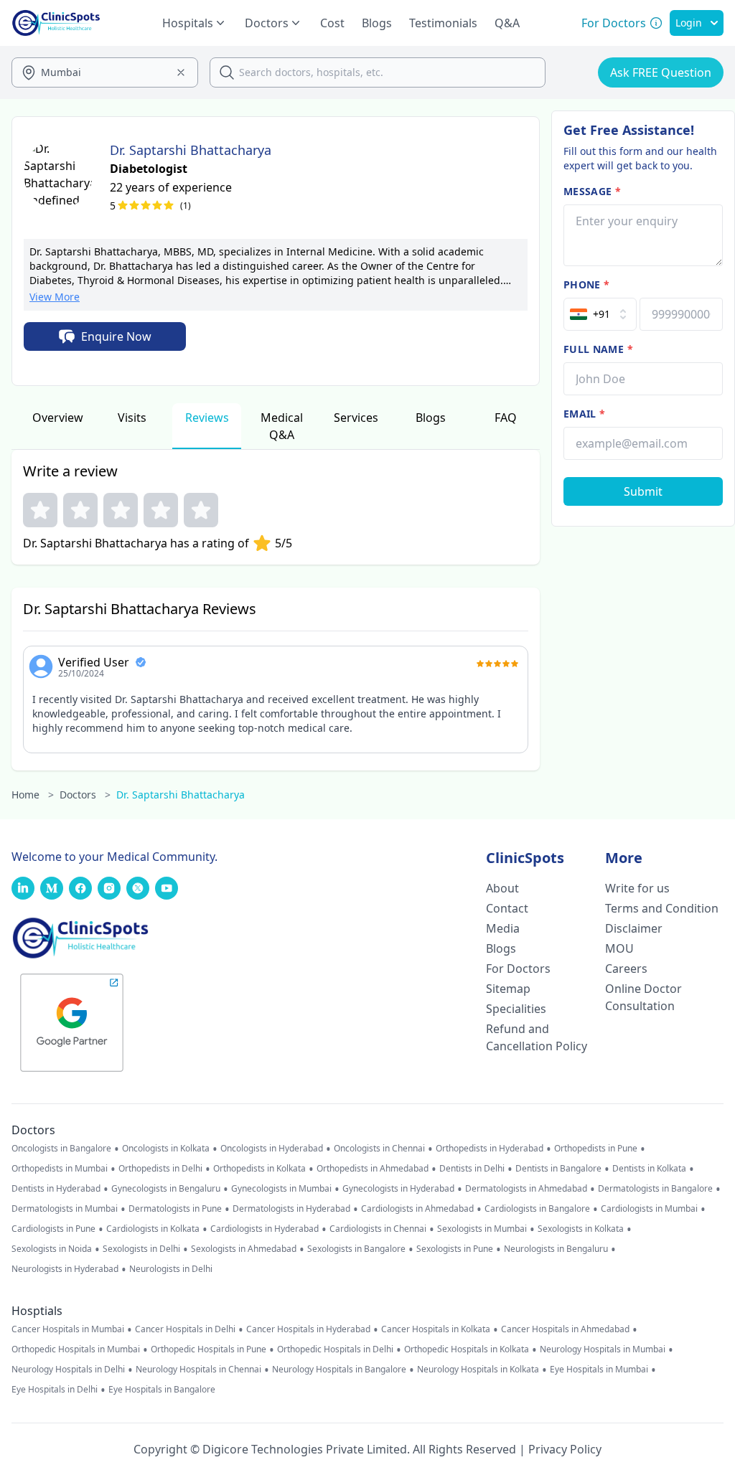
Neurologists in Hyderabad (64, 1269)
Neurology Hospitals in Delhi (68, 1369)
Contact (507, 908)
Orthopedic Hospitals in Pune (208, 1349)
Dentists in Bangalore (558, 1168)
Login (688, 22)
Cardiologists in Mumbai (649, 1209)
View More (54, 296)
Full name (598, 349)
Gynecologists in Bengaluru (165, 1188)
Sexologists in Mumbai (482, 1229)
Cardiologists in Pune (53, 1229)
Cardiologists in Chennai (377, 1229)
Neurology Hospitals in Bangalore (339, 1369)
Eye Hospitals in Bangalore (161, 1389)
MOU (619, 948)
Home (32, 794)
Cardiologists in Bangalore (537, 1209)
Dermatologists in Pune (175, 1209)
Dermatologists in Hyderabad (291, 1209)
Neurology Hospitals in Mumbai (602, 1349)
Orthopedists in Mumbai (59, 1168)
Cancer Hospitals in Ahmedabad (565, 1329)
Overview (57, 417)
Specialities (516, 1009)
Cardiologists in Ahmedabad (417, 1209)
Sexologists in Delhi (141, 1249)
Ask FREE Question (660, 72)
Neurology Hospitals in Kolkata (478, 1369)
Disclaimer (634, 928)
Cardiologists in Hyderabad (264, 1229)
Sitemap (508, 988)
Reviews (207, 417)
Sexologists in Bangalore (356, 1249)
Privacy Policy (564, 1449)
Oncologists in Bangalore (61, 1148)
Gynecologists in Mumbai (281, 1188)
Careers (626, 968)
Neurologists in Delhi (170, 1269)
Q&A (507, 23)
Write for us (637, 888)
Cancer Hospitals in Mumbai (67, 1329)
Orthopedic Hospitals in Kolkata (466, 1349)
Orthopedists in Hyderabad (489, 1148)
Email (584, 413)
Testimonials (443, 23)
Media (503, 928)
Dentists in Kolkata (649, 1168)
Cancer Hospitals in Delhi (185, 1329)
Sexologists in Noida (51, 1249)
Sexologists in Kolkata (581, 1229)
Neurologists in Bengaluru (556, 1249)
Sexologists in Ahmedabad (243, 1249)
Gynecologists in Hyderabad (398, 1188)
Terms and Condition (661, 908)
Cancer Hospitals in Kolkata (435, 1329)
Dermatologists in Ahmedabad (526, 1188)
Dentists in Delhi (472, 1168)
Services (356, 417)
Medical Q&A (282, 426)
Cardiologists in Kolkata (153, 1229)
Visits (132, 417)
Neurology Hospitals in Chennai (198, 1369)
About (502, 888)
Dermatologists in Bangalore (655, 1188)
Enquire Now (116, 336)
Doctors (85, 794)
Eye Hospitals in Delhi (54, 1389)
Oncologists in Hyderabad (271, 1148)
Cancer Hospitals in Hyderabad (308, 1329)
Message (592, 191)
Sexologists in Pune (454, 1249)
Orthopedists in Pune (595, 1148)
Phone (586, 284)
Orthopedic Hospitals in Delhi (335, 1349)
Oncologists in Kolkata (166, 1148)
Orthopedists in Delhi (160, 1168)
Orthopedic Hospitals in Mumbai (75, 1349)
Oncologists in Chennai (379, 1148)
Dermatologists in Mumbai (64, 1209)
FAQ (506, 417)
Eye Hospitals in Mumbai (599, 1369)
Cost (332, 23)
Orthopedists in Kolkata (259, 1168)
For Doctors (518, 968)
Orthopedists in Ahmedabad (373, 1168)
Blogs (377, 23)
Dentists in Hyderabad (55, 1188)
